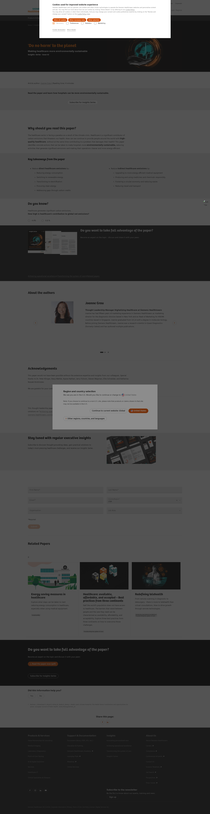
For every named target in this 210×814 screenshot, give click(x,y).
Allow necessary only (77, 20)
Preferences (74, 23)
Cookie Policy (130, 9)
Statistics (88, 23)
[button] (206, 203)
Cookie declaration (58, 30)
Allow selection (93, 20)
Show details (71, 30)
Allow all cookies (60, 20)
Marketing (101, 23)
